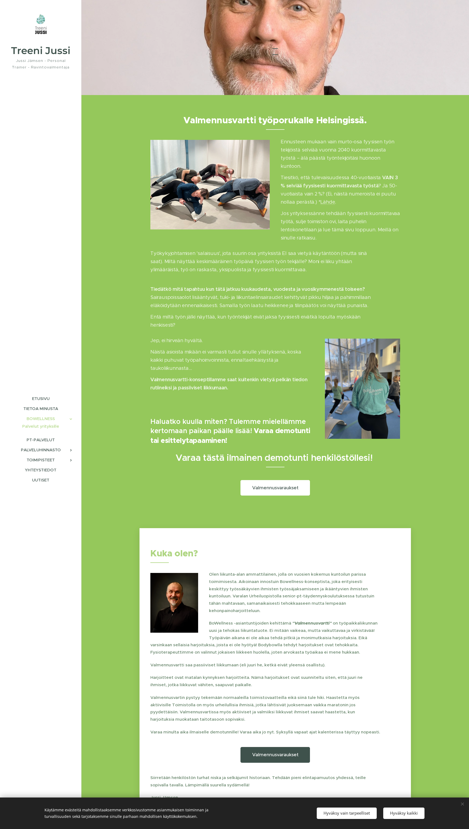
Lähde (327, 202)
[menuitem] (41, 398)
